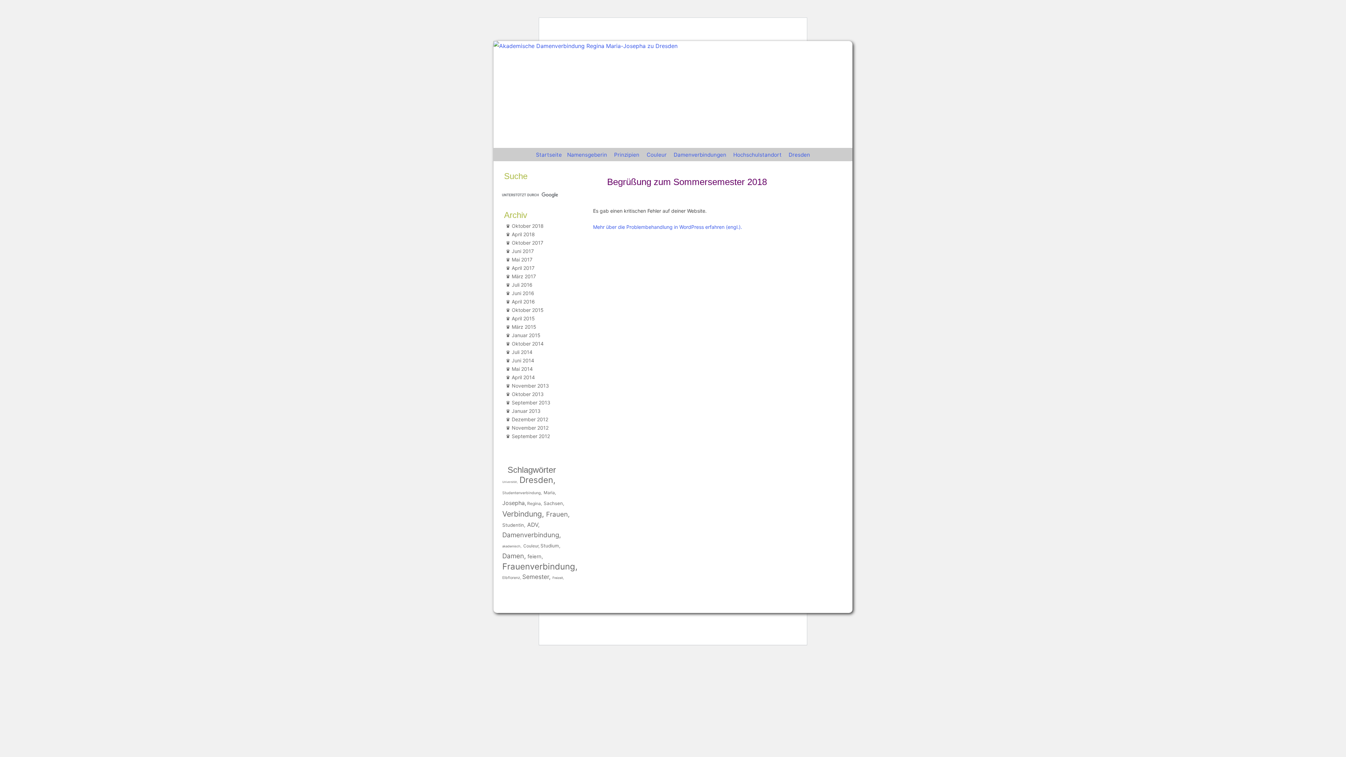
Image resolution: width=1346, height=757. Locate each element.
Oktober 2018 (528, 226)
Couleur (657, 154)
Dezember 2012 (530, 419)
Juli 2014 (522, 352)
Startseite (549, 154)
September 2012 (531, 436)
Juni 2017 (523, 251)
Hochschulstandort (757, 154)
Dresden (799, 154)
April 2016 (523, 302)
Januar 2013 (526, 411)
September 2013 (531, 402)
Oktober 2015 (528, 310)
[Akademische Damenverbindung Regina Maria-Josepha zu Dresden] (586, 45)
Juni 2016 (523, 293)
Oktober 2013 (528, 394)
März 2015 (524, 327)
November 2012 (530, 428)
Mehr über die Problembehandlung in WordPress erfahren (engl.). (667, 227)
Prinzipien (626, 154)
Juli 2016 (522, 285)
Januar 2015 (526, 335)
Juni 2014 (523, 360)
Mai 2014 (522, 369)
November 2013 (530, 386)
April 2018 (523, 234)
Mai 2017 (522, 259)
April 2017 (523, 268)
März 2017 (524, 276)
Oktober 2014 (528, 344)
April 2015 (523, 318)
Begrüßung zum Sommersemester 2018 (687, 182)
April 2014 (523, 377)
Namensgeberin (587, 154)
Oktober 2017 (527, 243)
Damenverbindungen (700, 154)
